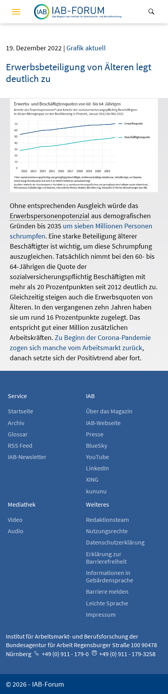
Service (17, 396)
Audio (15, 531)
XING (92, 479)
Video (15, 519)
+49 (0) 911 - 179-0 (65, 654)
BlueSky (96, 445)
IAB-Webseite (103, 423)
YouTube (97, 457)
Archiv (16, 423)
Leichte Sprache (107, 603)
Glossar (18, 434)
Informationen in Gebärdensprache (109, 576)
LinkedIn (97, 468)
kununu (96, 491)
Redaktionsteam (107, 519)
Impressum (101, 614)
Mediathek (22, 504)
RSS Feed (20, 445)
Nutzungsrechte (107, 531)
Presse (95, 434)
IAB (90, 396)
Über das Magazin (109, 411)
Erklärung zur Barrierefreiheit (106, 557)
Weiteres (97, 504)
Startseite (20, 411)
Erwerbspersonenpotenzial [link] (49, 215)
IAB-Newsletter (27, 457)
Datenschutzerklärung (115, 542)
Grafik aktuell (86, 47)
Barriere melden (107, 591)
